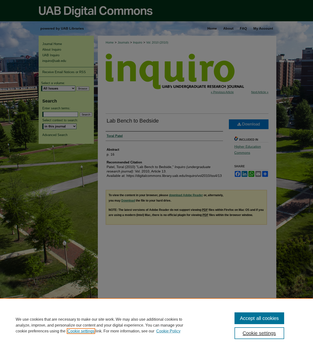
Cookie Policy (168, 331)
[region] (156, 325)
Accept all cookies (259, 318)
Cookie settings (80, 331)
